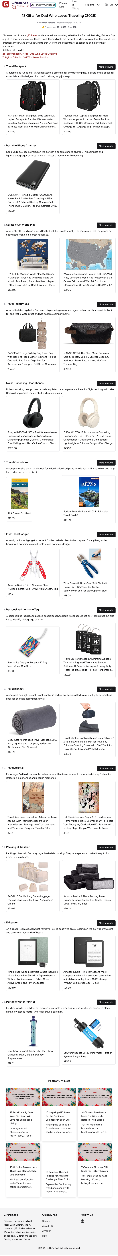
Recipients (89, 5)
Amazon (46, 1230)
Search (46, 1221)
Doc (44, 1235)
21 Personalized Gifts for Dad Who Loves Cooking (29, 53)
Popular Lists (63, 5)
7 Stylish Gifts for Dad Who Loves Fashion (25, 57)
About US (47, 1226)
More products (106, 67)
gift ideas (32, 35)
